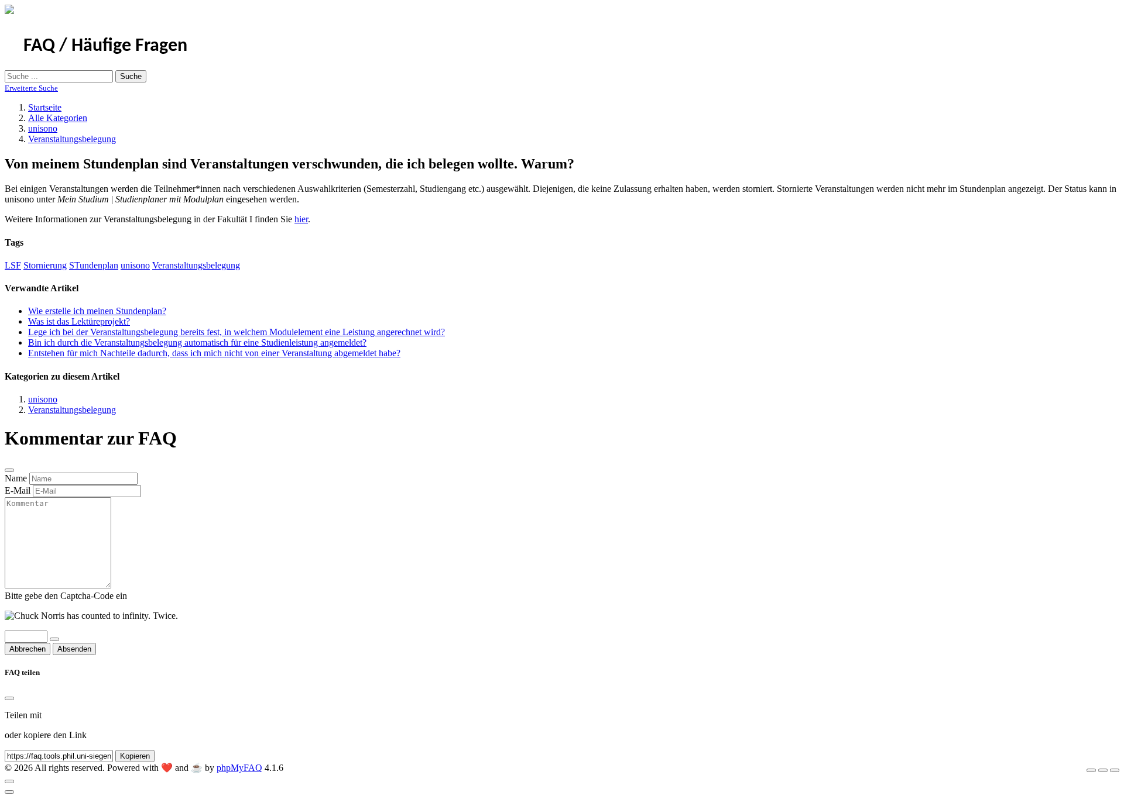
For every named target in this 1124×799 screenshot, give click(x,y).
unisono (42, 128)
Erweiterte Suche (31, 88)
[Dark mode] (1103, 770)
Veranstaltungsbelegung (72, 139)
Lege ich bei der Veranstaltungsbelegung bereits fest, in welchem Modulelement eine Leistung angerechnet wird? (236, 332)
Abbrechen (27, 649)
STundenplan (93, 265)
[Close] (9, 698)
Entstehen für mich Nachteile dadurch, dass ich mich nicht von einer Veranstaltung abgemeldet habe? (214, 353)
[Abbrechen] (9, 470)
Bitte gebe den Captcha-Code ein (66, 596)
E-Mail (17, 490)
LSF (13, 265)
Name (16, 478)
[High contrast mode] (1114, 770)
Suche (131, 76)
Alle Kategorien (57, 118)
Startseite (44, 107)
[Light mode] (1091, 770)
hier (301, 219)
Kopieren (135, 756)
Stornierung (45, 265)
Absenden (74, 649)
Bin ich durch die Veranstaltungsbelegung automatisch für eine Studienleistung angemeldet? (197, 342)
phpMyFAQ (239, 768)
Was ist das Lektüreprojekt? (79, 321)
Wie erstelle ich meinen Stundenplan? (97, 311)
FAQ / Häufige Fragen (105, 46)
